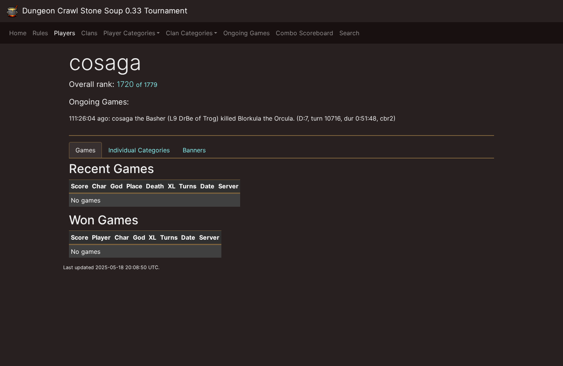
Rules (40, 33)
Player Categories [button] (129, 33)
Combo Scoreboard (304, 33)
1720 (137, 84)
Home (17, 33)
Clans (89, 33)
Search (349, 33)
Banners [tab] (194, 150)
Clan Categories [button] (189, 33)
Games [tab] (85, 150)
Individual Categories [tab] (139, 150)
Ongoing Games (246, 33)
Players (64, 33)
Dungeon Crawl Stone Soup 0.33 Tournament (103, 10)
